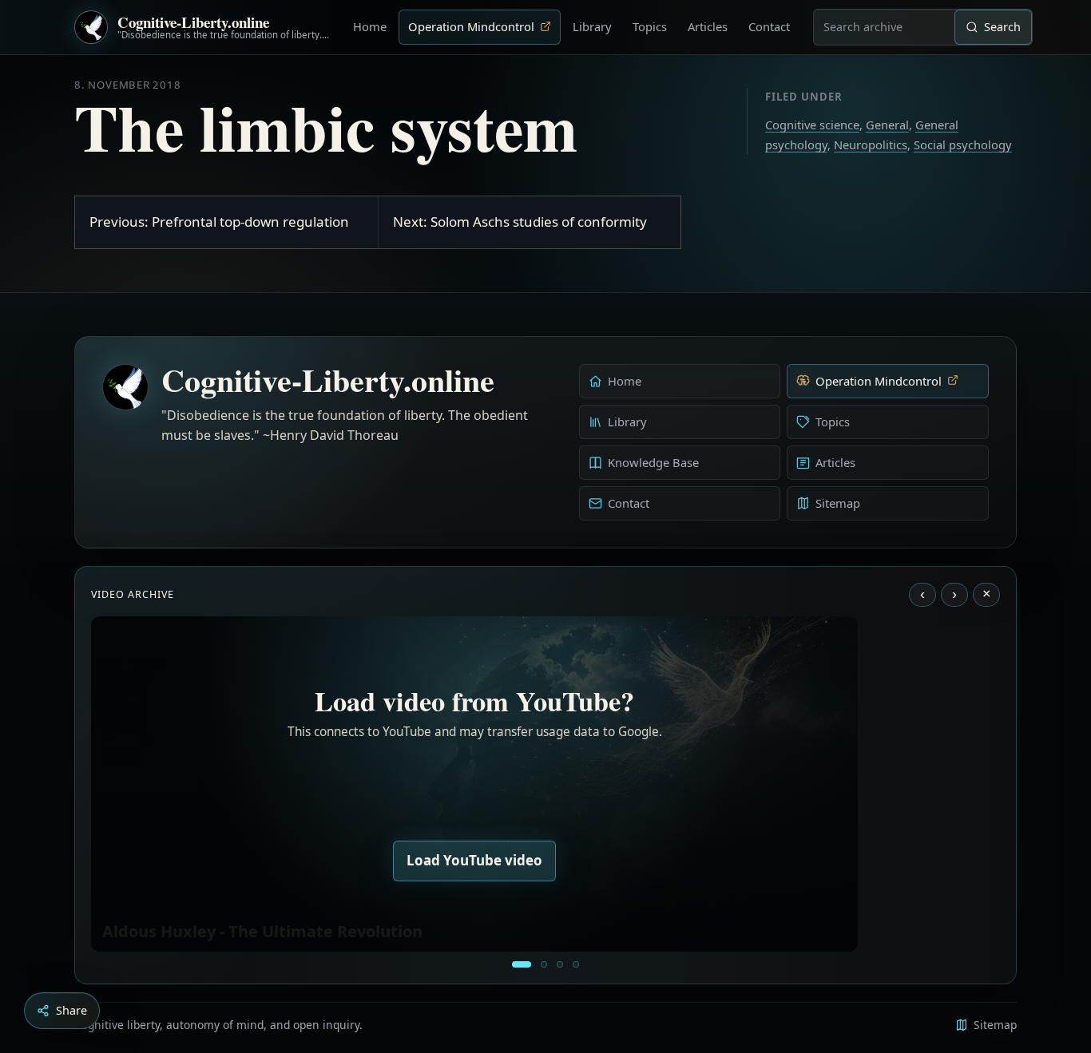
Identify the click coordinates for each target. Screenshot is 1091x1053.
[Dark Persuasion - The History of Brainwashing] (576, 964)
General (887, 125)
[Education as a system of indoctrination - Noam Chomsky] (544, 964)
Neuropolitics (870, 144)
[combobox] (884, 27)
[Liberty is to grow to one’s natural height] (560, 964)
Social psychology (963, 144)
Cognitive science (812, 125)
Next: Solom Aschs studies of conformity (520, 221)
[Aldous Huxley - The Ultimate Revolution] (521, 964)
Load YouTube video (474, 860)
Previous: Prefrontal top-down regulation (219, 221)
